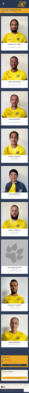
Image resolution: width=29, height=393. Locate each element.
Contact (20, 384)
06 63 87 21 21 (8, 360)
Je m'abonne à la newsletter (15, 377)
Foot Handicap (15, 384)
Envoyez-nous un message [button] (14, 365)
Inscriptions (25, 384)
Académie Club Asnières (8, 390)
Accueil (2, 384)
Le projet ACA (8, 384)
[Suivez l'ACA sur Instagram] (4, 387)
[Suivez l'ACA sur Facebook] (2, 387)
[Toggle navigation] (4, 4)
